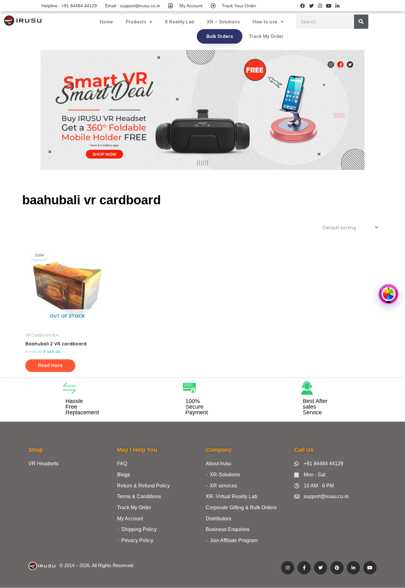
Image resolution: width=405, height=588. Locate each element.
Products (136, 22)
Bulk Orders (219, 36)
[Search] (361, 22)
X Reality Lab (179, 22)
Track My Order (266, 36)
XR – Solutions (223, 22)
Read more (50, 365)
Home (106, 22)
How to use (264, 22)
